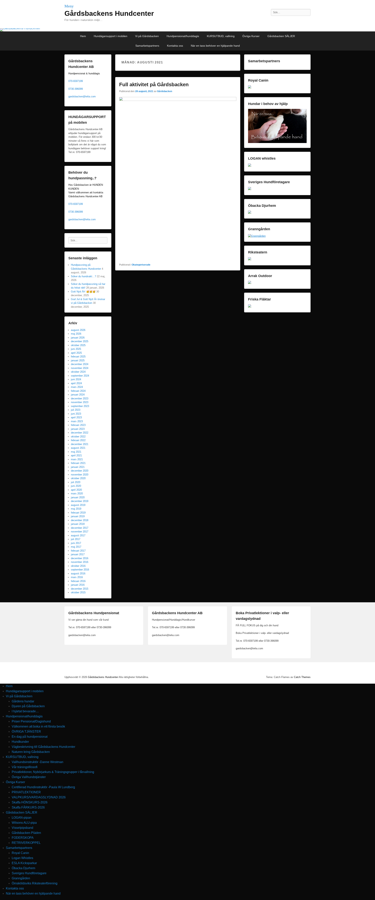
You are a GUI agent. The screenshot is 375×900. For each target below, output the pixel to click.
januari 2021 (78, 467)
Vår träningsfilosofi (25, 767)
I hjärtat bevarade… (25, 711)
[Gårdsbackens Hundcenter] (187, 29)
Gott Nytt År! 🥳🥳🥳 (83, 291)
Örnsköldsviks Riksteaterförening (34, 883)
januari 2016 (78, 584)
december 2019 (79, 501)
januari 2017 (78, 554)
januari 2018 (78, 523)
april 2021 (76, 455)
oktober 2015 (78, 592)
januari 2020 (78, 497)
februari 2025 (78, 356)
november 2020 (79, 474)
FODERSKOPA (23, 837)
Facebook (290, 21)
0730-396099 (75, 88)
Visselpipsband (22, 827)
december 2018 (79, 520)
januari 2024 (78, 394)
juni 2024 (76, 379)
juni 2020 (76, 485)
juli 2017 (75, 539)
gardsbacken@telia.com (82, 96)
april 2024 (76, 383)
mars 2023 (77, 421)
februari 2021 (78, 463)
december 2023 (79, 398)
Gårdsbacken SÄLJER (281, 36)
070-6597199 (75, 81)
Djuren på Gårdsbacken (28, 706)
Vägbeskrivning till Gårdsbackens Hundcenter (43, 746)
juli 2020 (75, 482)
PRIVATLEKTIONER (26, 792)
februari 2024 (78, 390)
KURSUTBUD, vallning (221, 36)
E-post (307, 21)
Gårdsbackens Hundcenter (109, 13)
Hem (83, 36)
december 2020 (79, 470)
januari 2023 (78, 428)
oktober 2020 (78, 478)
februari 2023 (78, 425)
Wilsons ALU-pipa (24, 822)
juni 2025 (76, 348)
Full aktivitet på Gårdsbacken (154, 84)
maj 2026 (76, 333)
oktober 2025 (78, 345)
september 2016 (80, 569)
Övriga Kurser (251, 36)
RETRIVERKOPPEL (26, 842)
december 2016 (79, 558)
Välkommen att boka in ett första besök (38, 726)
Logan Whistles (22, 858)
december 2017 (79, 527)
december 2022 (79, 432)
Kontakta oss (175, 45)
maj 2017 (76, 546)
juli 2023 (75, 409)
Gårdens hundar (23, 701)
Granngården (21, 878)
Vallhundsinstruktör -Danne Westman (37, 762)
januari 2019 (78, 516)
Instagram (298, 21)
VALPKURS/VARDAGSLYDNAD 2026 (39, 797)
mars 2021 (77, 459)
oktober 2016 (78, 565)
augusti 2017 (78, 535)
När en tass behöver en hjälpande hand (215, 45)
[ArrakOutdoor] (249, 283)
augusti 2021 (78, 447)
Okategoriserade (141, 264)
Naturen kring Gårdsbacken (31, 751)
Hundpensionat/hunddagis (183, 36)
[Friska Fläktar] (249, 306)
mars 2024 (77, 387)
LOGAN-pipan (21, 817)
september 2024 (80, 375)
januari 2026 (78, 337)
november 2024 (79, 368)
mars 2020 (77, 493)
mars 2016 (77, 577)
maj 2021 (76, 451)
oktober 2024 (78, 371)
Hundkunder (20, 741)
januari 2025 (78, 360)
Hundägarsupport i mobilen (110, 36)
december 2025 (79, 341)
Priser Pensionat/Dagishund (31, 721)
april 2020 (76, 489)
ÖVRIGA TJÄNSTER (26, 731)
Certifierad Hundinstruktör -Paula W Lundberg (43, 787)
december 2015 (79, 588)
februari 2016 (78, 581)
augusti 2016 (78, 573)
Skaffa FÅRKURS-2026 (28, 807)
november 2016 (79, 562)
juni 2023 (76, 413)
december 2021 (79, 444)
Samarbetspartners (147, 45)
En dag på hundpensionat (29, 736)
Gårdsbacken (164, 91)
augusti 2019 (78, 505)
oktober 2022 (78, 436)
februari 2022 (78, 440)
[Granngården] (257, 236)
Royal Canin (20, 853)
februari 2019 (78, 512)
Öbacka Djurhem (23, 868)
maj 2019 (76, 508)
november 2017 (79, 531)
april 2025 (76, 352)
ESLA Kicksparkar (24, 863)
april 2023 (76, 417)
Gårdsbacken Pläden (26, 832)
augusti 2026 (78, 330)
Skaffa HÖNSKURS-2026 (29, 802)
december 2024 (79, 364)
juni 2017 (76, 543)
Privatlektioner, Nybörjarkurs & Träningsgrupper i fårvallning (53, 772)
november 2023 (79, 402)
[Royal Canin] (249, 87)
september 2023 (80, 406)
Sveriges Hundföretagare (29, 873)
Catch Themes (302, 677)
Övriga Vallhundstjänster (29, 777)
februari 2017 (78, 550)
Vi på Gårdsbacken (147, 36)
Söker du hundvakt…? (83, 276)
